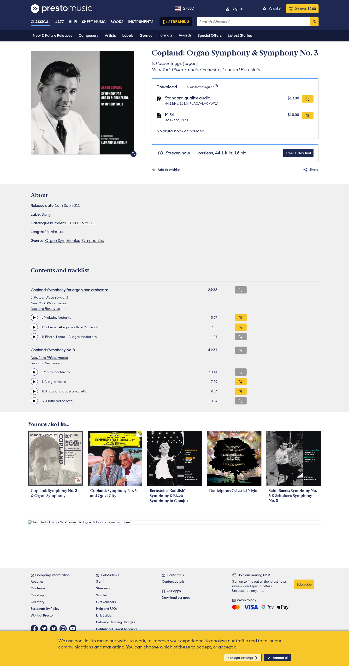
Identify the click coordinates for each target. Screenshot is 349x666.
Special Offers (210, 35)
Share (314, 169)
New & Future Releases (52, 35)
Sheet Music (94, 21)
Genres (146, 35)
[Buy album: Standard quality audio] (308, 99)
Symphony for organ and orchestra (77, 289)
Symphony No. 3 (61, 349)
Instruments (141, 21)
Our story (37, 602)
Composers (89, 35)
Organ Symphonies (62, 240)
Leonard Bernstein (45, 308)
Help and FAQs (106, 609)
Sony (46, 214)
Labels (128, 35)
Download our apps (176, 598)
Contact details (173, 582)
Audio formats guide (200, 87)
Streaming (179, 21)
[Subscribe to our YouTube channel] (74, 628)
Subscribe (304, 584)
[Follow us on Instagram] (64, 628)
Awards (185, 35)
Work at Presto (42, 615)
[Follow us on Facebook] (35, 628)
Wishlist (275, 8)
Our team (38, 588)
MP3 (169, 114)
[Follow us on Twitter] (45, 628)
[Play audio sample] (34, 317)
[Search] (314, 21)
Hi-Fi (73, 21)
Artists (110, 35)
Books (117, 21)
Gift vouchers (106, 602)
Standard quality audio (187, 98)
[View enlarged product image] (82, 103)
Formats (165, 35)
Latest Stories (240, 35)
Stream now (178, 153)
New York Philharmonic (49, 303)
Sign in (237, 8)
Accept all (280, 657)
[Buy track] (241, 317)
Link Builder (104, 615)
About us (37, 582)
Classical (41, 21)
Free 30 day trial (298, 153)
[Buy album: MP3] (308, 115)
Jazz (59, 21)
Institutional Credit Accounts (116, 629)
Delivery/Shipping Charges (115, 622)
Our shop (37, 595)
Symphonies (93, 240)
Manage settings (240, 657)
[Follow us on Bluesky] (54, 628)
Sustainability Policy (45, 609)
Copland (38, 289)
